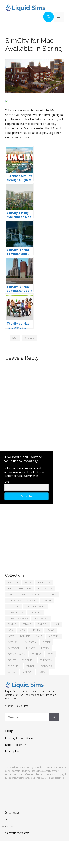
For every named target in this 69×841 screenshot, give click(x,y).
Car (10, 594)
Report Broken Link (16, 744)
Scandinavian (16, 654)
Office (47, 642)
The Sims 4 (14, 666)
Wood (43, 672)
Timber (31, 666)
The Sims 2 (28, 660)
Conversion (15, 612)
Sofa (50, 654)
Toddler (46, 666)
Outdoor (14, 648)
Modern (54, 636)
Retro (45, 648)
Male (39, 636)
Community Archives (17, 833)
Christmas (14, 600)
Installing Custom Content (20, 738)
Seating (36, 654)
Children (50, 594)
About (8, 819)
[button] (48, 17)
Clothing (13, 606)
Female (26, 624)
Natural (13, 642)
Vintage (27, 672)
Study (12, 660)
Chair (22, 594)
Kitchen (35, 630)
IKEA (10, 630)
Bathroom (44, 582)
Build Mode (45, 588)
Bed (10, 588)
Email (7, 481)
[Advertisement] (31, 535)
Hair (56, 624)
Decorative (41, 618)
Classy (47, 600)
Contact (9, 826)
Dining (12, 624)
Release (29, 338)
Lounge (25, 636)
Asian (27, 582)
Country (35, 612)
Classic (31, 600)
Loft (11, 636)
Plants (30, 648)
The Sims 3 (46, 660)
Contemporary (35, 606)
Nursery (30, 642)
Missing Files (12, 751)
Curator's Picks (18, 618)
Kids (22, 630)
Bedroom (25, 588)
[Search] (54, 717)
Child (35, 594)
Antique (13, 582)
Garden (43, 624)
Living (50, 630)
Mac (15, 338)
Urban (12, 672)
